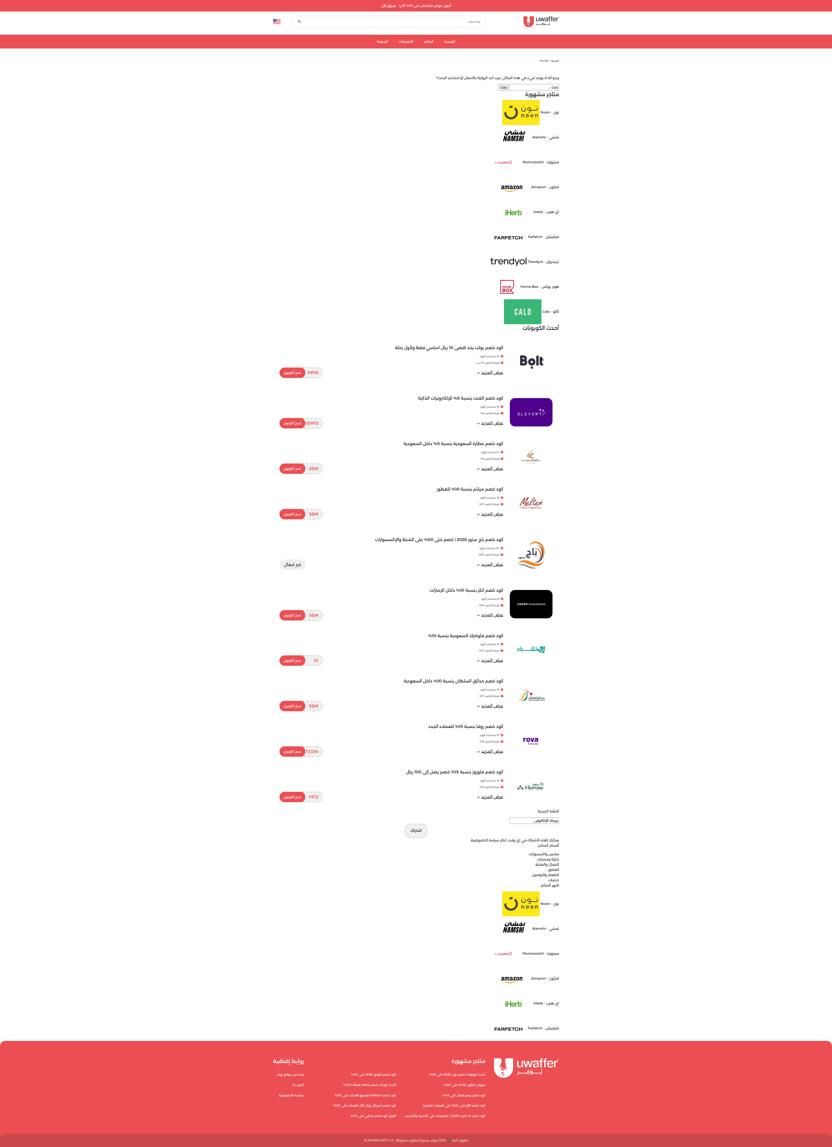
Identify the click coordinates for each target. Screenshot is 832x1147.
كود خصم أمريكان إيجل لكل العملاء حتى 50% (364, 1105)
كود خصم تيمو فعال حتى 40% (463, 1095)
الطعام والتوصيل (545, 875)
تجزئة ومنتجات (548, 859)
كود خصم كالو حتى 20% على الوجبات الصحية (454, 1105)
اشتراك (416, 830)
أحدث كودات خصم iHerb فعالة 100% (369, 1085)
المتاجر (428, 42)
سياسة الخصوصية (485, 840)
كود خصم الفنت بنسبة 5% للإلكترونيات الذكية (460, 398)
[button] (490, 373)
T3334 (300, 751)
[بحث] (299, 21)
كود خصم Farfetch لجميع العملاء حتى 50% (365, 1095)
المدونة (382, 42)
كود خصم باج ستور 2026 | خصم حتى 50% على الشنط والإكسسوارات (439, 539)
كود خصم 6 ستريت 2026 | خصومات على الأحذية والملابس (445, 1116)
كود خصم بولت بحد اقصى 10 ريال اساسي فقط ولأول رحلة (449, 347)
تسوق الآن (388, 6)
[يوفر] (528, 21)
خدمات (553, 880)
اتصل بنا (298, 1085)
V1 (300, 660)
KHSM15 (300, 423)
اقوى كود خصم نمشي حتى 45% (373, 1116)
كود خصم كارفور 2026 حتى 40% (373, 1074)
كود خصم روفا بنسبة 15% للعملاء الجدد (465, 726)
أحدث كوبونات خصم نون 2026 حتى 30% (457, 1074)
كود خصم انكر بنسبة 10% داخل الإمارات (466, 590)
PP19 (300, 372)
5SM (300, 468)
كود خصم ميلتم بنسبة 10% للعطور (470, 489)
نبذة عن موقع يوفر (290, 1074)
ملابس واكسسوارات (543, 854)
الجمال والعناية (547, 864)
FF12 (300, 797)
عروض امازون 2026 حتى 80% (464, 1085)
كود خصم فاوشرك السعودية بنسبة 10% (465, 635)
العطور (553, 870)
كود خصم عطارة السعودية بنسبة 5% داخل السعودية (453, 443)
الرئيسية (449, 42)
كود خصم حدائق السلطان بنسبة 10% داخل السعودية (453, 681)
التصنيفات (406, 42)
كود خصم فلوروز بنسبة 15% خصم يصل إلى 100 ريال (454, 772)
